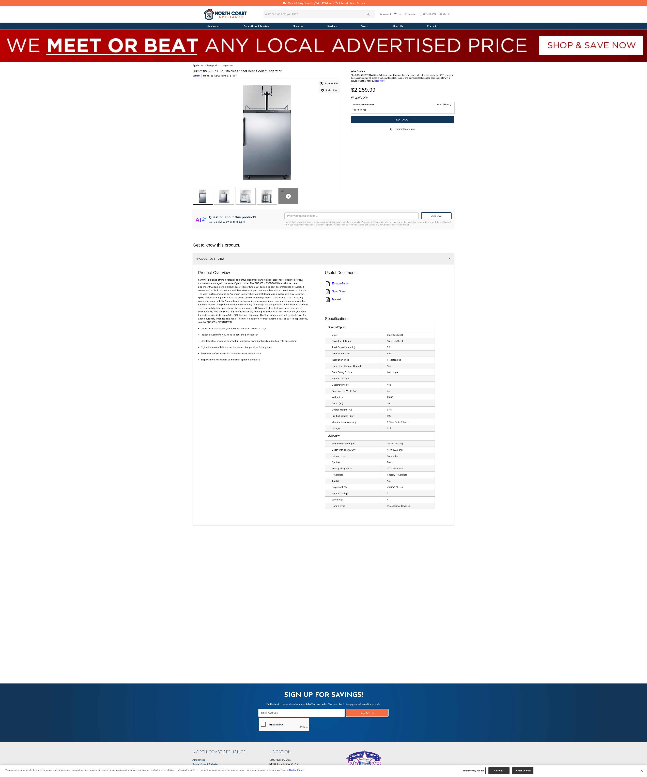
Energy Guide (340, 283)
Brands (364, 26)
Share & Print (331, 83)
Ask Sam (436, 216)
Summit (196, 76)
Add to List (331, 90)
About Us (397, 26)
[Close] (641, 770)
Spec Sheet (339, 291)
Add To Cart (403, 119)
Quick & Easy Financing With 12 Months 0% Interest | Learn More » (326, 3)
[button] (381, 14)
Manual (336, 299)
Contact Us (433, 26)
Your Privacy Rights (473, 770)
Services (332, 26)
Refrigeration (213, 65)
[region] (323, 771)
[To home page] (225, 14)
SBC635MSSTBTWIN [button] (225, 75)
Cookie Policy (296, 770)
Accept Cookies (523, 770)
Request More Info (405, 129)
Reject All (499, 770)
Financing (298, 26)
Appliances (213, 26)
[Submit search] (368, 14)
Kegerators (228, 65)
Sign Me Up (367, 712)
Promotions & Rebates (256, 26)
